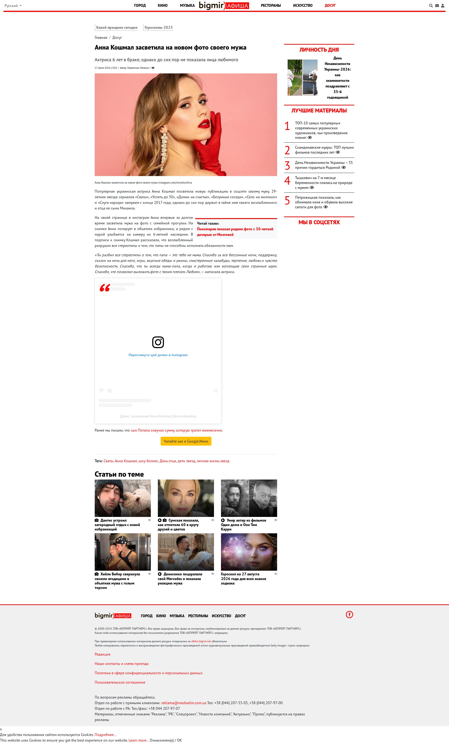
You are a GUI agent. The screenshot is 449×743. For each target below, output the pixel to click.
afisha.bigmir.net (201, 641)
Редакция (102, 654)
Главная (101, 37)
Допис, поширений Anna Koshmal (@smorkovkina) (158, 416)
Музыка (187, 5)
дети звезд (186, 460)
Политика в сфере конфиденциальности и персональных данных (149, 673)
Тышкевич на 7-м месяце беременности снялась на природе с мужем (323, 182)
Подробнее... (105, 734)
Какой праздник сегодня (116, 27)
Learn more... (139, 740)
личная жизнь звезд (213, 460)
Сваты (108, 460)
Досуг (330, 5)
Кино (163, 5)
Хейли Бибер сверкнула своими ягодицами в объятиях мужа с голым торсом (117, 581)
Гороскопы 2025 (159, 27)
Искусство (303, 5)
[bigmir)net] (212, 5)
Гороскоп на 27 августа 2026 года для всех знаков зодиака (243, 578)
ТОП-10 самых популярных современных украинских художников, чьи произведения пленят (321, 130)
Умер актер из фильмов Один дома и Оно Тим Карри (243, 524)
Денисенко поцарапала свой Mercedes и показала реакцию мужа (180, 578)
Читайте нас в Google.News (186, 441)
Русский (12, 5)
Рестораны (271, 5)
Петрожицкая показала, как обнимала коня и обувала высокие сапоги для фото (324, 202)
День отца (168, 460)
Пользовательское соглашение (120, 682)
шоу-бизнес (148, 460)
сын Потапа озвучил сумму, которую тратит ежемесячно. (177, 430)
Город (140, 5)
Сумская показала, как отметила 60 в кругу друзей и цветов (178, 524)
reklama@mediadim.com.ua (183, 702)
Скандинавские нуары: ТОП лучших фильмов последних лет (324, 150)
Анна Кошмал (126, 460)
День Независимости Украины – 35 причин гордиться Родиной (324, 165)
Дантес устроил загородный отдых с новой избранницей (117, 524)
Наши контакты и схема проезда (121, 663)
